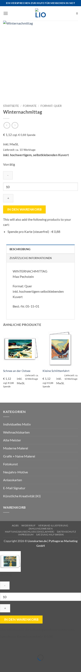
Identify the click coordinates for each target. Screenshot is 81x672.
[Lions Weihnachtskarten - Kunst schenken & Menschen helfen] (40, 13)
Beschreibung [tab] (20, 249)
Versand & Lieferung (53, 525)
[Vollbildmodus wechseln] (16, 647)
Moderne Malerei (15, 448)
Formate (30, 105)
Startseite (11, 105)
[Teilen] (28, 647)
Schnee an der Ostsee (16, 371)
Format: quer (51, 105)
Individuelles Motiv (17, 424)
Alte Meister (12, 440)
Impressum (26, 534)
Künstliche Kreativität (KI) (22, 496)
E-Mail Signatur (14, 488)
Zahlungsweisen (40, 528)
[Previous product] (15, 125)
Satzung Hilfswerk (50, 534)
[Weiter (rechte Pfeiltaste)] (16, 665)
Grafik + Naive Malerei (19, 456)
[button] (5, 13)
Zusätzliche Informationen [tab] (31, 258)
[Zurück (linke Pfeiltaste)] (4, 665)
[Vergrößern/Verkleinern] (4, 647)
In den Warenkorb (24, 209)
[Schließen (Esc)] (40, 647)
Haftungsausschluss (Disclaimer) (29, 531)
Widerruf (28, 525)
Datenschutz (66, 531)
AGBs (15, 525)
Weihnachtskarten (16, 432)
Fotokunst (10, 464)
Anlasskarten (12, 480)
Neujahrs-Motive (15, 472)
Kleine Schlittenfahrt (56, 371)
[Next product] (7, 125)
